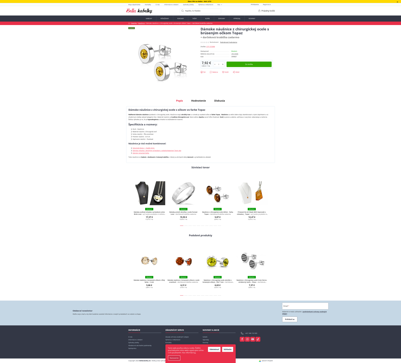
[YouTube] (252, 339)
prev (130, 200)
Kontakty (148, 5)
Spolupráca (132, 348)
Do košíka (249, 64)
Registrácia (267, 4)
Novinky (205, 343)
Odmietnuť (214, 349)
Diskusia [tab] (219, 100)
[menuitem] (149, 19)
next (271, 200)
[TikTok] (257, 339)
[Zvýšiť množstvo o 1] (222, 64)
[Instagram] (247, 339)
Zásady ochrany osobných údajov (177, 337)
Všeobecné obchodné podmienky (139, 345)
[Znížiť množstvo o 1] (214, 64)
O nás (158, 5)
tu (195, 352)
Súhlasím (228, 349)
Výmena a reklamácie (205, 5)
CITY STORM (210, 47)
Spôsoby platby (188, 5)
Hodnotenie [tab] (198, 100)
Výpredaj (206, 340)
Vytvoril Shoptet (267, 361)
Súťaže (205, 337)
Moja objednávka (134, 5)
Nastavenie (174, 358)
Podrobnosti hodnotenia (228, 42)
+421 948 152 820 (251, 333)
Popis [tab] (179, 100)
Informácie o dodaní (171, 5)
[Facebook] (242, 339)
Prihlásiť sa (289, 319)
